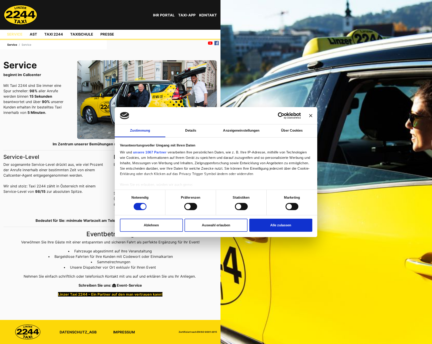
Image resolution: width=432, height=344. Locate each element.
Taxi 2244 (53, 34)
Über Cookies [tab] (292, 130)
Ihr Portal (164, 15)
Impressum (124, 332)
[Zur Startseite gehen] (20, 15)
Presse (107, 34)
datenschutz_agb (78, 332)
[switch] (190, 206)
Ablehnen (151, 225)
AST (33, 34)
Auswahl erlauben (216, 225)
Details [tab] (190, 130)
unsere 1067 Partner (150, 152)
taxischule (81, 34)
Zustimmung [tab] (140, 130)
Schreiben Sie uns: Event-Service (110, 285)
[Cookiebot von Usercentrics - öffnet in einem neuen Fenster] (281, 115)
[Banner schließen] (310, 115)
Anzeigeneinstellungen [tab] (241, 130)
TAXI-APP (187, 15)
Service (14, 34)
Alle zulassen (280, 225)
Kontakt (208, 15)
